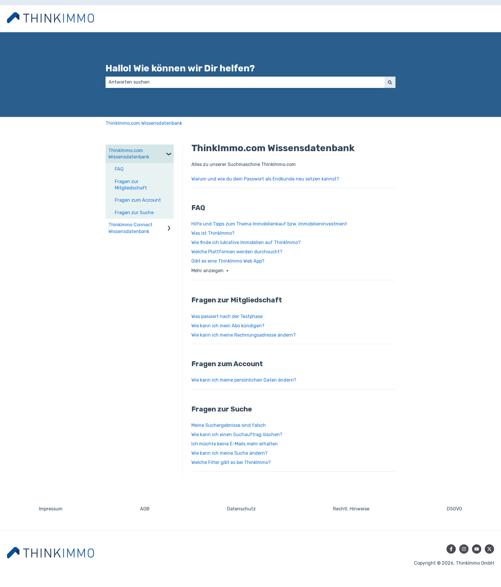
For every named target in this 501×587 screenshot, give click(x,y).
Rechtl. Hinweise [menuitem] (351, 509)
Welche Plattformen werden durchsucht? (236, 251)
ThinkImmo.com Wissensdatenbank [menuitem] (128, 154)
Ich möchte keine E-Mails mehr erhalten (234, 444)
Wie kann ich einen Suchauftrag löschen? (236, 434)
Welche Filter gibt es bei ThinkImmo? (231, 462)
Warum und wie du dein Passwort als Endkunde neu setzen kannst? (265, 179)
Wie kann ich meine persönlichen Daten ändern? (243, 380)
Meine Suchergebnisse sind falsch (228, 425)
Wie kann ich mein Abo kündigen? (227, 325)
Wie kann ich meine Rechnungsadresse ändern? (243, 335)
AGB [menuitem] (145, 509)
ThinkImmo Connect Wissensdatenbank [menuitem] (130, 228)
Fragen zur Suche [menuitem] (134, 212)
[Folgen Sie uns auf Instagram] (464, 549)
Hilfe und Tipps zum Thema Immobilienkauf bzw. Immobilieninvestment (269, 224)
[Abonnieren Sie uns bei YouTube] (476, 549)
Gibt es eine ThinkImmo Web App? (227, 261)
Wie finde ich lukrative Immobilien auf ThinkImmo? (246, 242)
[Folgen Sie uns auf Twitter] (489, 549)
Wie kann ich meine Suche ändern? (229, 453)
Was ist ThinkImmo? (213, 233)
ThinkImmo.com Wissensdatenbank (144, 123)
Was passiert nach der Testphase (227, 316)
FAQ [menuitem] (119, 169)
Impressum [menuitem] (51, 509)
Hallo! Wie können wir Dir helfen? (180, 68)
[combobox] (245, 82)
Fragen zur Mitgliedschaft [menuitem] (131, 185)
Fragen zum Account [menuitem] (138, 200)
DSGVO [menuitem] (454, 509)
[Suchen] (389, 82)
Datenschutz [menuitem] (241, 509)
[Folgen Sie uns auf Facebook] (451, 549)
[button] (169, 151)
